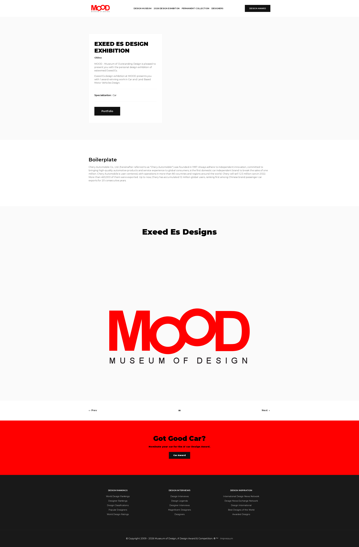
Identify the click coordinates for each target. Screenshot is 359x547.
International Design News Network (241, 496)
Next (265, 410)
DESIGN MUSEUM (142, 8)
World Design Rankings (117, 496)
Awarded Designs (241, 514)
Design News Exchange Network (241, 501)
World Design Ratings (118, 514)
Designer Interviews (179, 505)
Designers (179, 514)
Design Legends (179, 501)
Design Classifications (118, 505)
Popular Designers (118, 510)
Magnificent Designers (179, 510)
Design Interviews (179, 496)
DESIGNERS (217, 8)
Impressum (226, 538)
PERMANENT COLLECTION (195, 8)
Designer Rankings (117, 501)
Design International (241, 505)
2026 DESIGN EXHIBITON (166, 8)
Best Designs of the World (241, 510)
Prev (94, 410)
